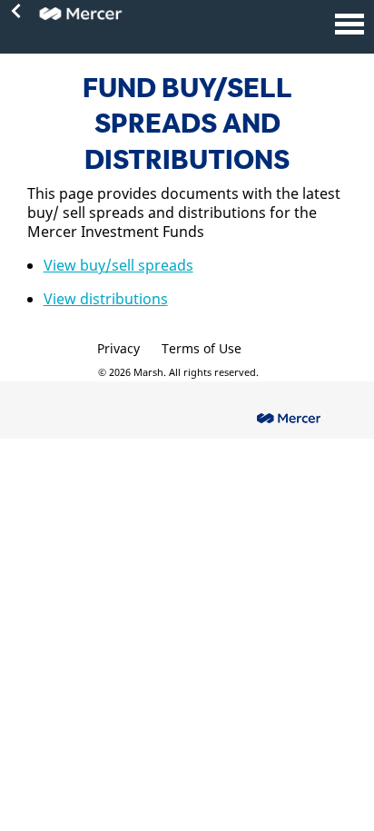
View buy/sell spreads (118, 265)
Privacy (118, 348)
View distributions (106, 299)
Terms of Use (201, 348)
